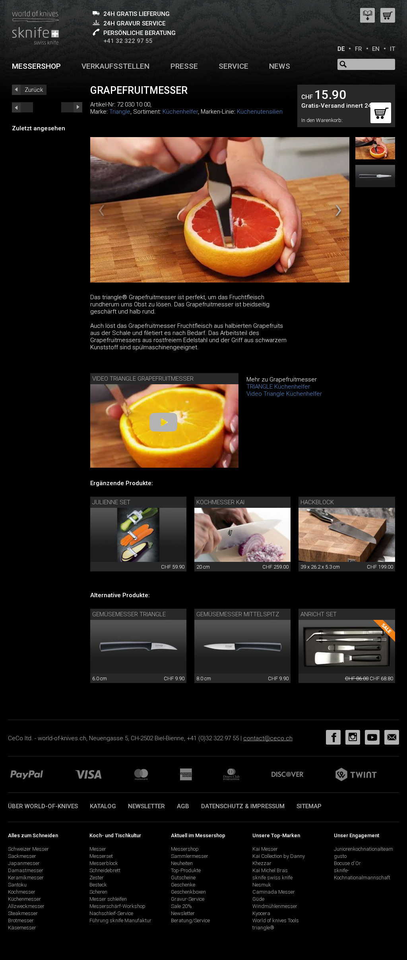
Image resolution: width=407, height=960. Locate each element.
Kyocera (261, 913)
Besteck (98, 885)
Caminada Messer (273, 892)
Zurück (34, 89)
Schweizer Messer (28, 849)
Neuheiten (182, 863)
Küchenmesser (24, 899)
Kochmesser (21, 892)
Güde (258, 899)
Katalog (103, 806)
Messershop (36, 66)
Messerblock (103, 863)
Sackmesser (22, 856)
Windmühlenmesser (274, 906)
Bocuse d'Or (347, 863)
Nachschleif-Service (111, 913)
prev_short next (71, 107)
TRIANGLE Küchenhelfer (278, 386)
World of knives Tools (275, 920)
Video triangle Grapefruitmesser (143, 378)
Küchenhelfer (180, 111)
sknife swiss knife (272, 878)
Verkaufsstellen (115, 66)
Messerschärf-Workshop (117, 906)
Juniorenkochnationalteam (363, 849)
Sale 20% (181, 906)
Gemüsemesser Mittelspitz (237, 614)
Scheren (98, 892)
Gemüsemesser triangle (129, 614)
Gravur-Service (187, 899)
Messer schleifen (108, 899)
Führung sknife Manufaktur (120, 920)
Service (233, 66)
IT (392, 48)
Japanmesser (24, 863)
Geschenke (183, 885)
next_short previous (22, 107)
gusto (340, 856)
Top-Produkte (186, 870)
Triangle (119, 111)
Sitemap (309, 806)
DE (341, 48)
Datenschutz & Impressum (243, 806)
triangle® (263, 928)
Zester (96, 878)
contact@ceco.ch (268, 738)
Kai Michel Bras (270, 870)
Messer (97, 849)
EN (376, 48)
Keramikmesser (26, 878)
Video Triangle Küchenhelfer (284, 393)
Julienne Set (111, 502)
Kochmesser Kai (220, 502)
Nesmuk (261, 885)
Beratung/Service (190, 920)
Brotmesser (21, 920)
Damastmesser (25, 870)
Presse (184, 66)
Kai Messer (265, 849)
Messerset (101, 856)
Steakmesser (23, 913)
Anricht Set (318, 614)
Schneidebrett (104, 870)
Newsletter (146, 806)
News (279, 66)
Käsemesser (22, 928)
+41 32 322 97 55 (128, 41)
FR (358, 48)
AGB (183, 806)
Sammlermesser (189, 856)
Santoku (17, 885)
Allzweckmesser (26, 906)
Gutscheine (183, 878)
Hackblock (317, 502)
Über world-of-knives (43, 806)
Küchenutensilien (260, 111)
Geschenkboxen (188, 892)
